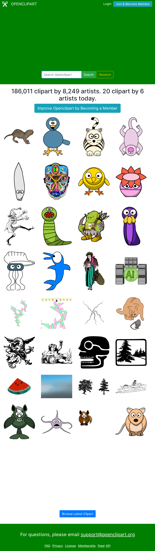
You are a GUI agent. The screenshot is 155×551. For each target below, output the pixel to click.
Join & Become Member (133, 4)
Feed (101, 546)
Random (105, 75)
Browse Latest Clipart (77, 514)
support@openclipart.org (108, 534)
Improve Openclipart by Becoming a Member (77, 108)
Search (89, 75)
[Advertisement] (77, 39)
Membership (87, 546)
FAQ (47, 546)
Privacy (57, 546)
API (108, 546)
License (70, 546)
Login (107, 4)
